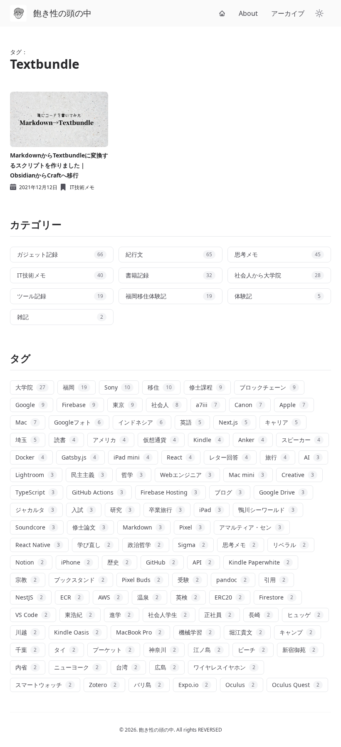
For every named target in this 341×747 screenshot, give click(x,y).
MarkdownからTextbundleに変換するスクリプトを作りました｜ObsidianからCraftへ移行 (59, 165)
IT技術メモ (82, 187)
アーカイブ (287, 13)
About (248, 13)
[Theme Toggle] (319, 13)
